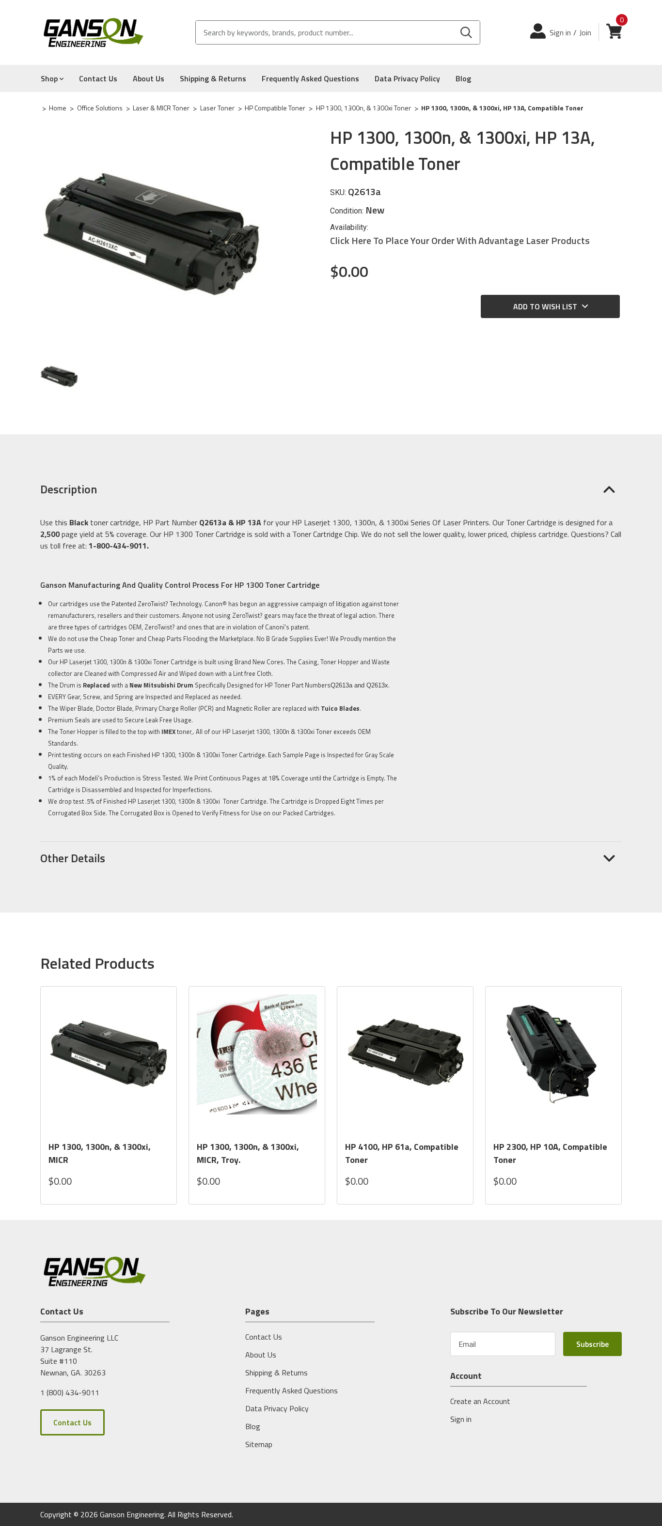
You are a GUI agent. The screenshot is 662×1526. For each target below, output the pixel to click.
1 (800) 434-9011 (69, 1392)
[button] (331, 489)
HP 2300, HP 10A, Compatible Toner (550, 1153)
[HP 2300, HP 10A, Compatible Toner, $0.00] (553, 1063)
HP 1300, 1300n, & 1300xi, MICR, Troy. (248, 1153)
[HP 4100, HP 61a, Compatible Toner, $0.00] (405, 1063)
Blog (463, 78)
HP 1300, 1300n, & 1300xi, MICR (99, 1153)
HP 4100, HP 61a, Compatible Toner (401, 1153)
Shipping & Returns (213, 78)
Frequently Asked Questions (310, 78)
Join (585, 32)
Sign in (560, 32)
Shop (50, 78)
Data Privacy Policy (407, 78)
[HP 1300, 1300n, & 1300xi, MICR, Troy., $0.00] (257, 1063)
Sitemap (258, 1444)
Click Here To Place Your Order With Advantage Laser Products (460, 240)
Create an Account (480, 1401)
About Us (148, 78)
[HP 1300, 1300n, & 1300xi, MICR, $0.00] (108, 1063)
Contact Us (98, 78)
